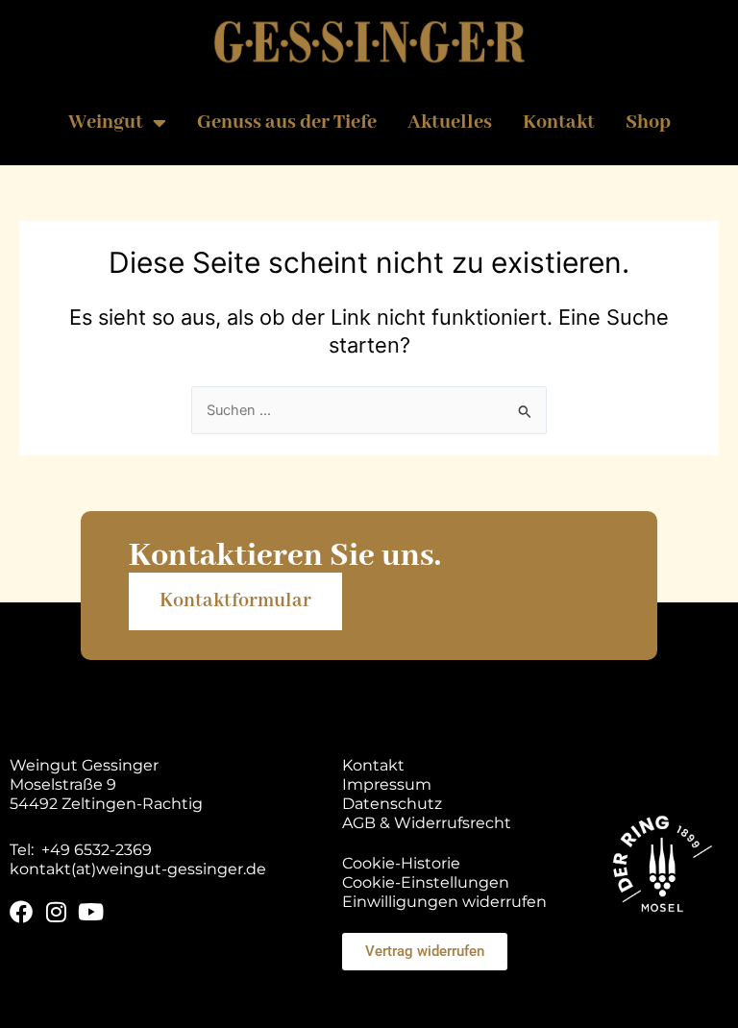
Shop (648, 122)
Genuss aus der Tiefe (287, 122)
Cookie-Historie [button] (401, 863)
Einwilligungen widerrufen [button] (444, 902)
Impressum (386, 784)
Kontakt (559, 122)
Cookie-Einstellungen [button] (425, 882)
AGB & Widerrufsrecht (426, 823)
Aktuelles (449, 122)
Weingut (105, 122)
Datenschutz (392, 804)
